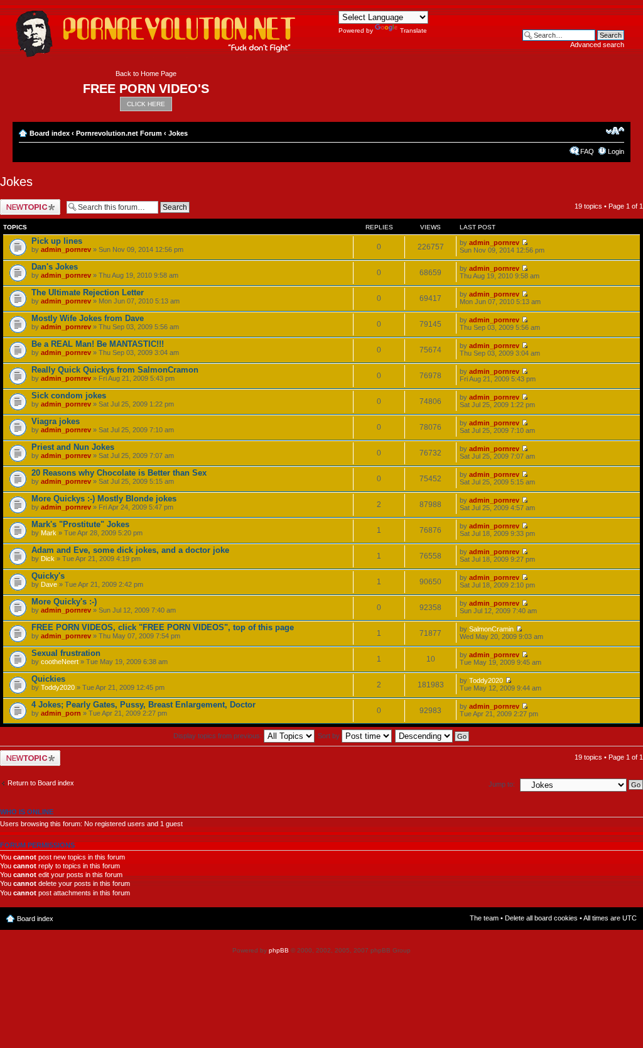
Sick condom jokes (68, 395)
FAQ (587, 151)
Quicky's (48, 576)
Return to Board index (41, 783)
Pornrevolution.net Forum (119, 133)
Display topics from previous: (218, 736)
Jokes (178, 133)
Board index (50, 133)
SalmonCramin (491, 629)
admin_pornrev (66, 249)
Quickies (48, 679)
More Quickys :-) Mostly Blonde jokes (103, 498)
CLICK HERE (146, 104)
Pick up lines (56, 241)
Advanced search (597, 44)
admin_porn (61, 713)
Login (616, 151)
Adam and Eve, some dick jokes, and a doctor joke (130, 550)
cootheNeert (59, 661)
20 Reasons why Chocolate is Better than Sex (119, 473)
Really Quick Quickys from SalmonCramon (114, 369)
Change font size (615, 130)
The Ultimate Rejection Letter (87, 292)
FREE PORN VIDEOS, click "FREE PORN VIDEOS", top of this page (162, 627)
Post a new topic (25, 203)
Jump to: (502, 784)
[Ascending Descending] (432, 736)
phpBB (279, 950)
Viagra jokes (55, 421)
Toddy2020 (58, 687)
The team (484, 918)
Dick (48, 558)
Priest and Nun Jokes (72, 447)
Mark (49, 533)
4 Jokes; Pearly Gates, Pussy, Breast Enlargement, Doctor (143, 704)
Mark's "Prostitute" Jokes (80, 524)
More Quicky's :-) (64, 601)
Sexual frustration (65, 653)
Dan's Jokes (54, 266)
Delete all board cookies (541, 918)
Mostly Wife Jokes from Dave (87, 318)
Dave (49, 584)
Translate (413, 30)
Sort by (330, 736)
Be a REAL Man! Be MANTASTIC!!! (97, 344)
